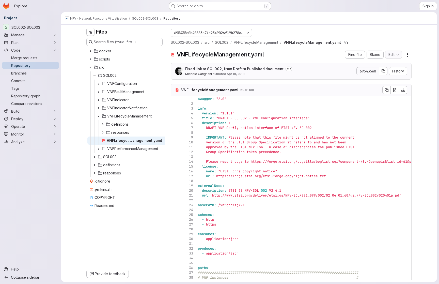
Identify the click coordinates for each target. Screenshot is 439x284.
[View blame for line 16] (175, 171)
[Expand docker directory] (90, 51)
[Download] (403, 90)
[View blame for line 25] (175, 214)
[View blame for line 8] (175, 132)
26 (191, 219)
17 (191, 176)
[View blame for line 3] (175, 108)
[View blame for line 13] (175, 156)
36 (191, 268)
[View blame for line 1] (175, 98)
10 (191, 142)
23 (191, 205)
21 (191, 195)
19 (191, 186)
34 (191, 258)
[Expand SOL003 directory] (94, 157)
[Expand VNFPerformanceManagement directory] (99, 149)
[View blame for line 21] (175, 195)
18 (191, 181)
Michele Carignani (198, 74)
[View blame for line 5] (175, 118)
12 (191, 152)
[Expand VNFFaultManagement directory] (99, 92)
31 (191, 244)
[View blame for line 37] (175, 272)
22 (191, 200)
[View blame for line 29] (175, 234)
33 (191, 253)
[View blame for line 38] (175, 277)
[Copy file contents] (386, 90)
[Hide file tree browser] (90, 32)
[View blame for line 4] (175, 113)
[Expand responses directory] (103, 132)
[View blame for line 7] (175, 127)
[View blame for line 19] (175, 185)
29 (191, 234)
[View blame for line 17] (175, 176)
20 (191, 190)
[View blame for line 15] (175, 166)
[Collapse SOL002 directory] (94, 75)
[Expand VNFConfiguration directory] (99, 84)
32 (191, 248)
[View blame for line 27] (175, 224)
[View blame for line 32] (175, 248)
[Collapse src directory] (90, 67)
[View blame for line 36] (175, 267)
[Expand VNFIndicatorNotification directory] (99, 108)
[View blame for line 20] (175, 190)
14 (191, 161)
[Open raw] (395, 90)
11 (191, 147)
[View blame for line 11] (175, 147)
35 (191, 263)
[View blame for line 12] (175, 152)
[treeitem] (125, 51)
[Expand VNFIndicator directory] (99, 100)
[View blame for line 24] (175, 209)
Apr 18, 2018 (236, 74)
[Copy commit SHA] (383, 71)
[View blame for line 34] (175, 258)
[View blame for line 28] (175, 229)
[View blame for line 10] (175, 142)
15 (191, 166)
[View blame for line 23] (175, 205)
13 (191, 157)
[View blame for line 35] (175, 263)
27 (191, 224)
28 (191, 229)
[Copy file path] (346, 42)
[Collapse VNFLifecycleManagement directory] (99, 116)
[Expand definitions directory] (103, 124)
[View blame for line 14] (175, 161)
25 (191, 215)
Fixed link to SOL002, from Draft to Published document (234, 69)
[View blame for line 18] (175, 180)
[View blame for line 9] (175, 137)
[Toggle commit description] (289, 69)
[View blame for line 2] (175, 103)
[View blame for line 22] (175, 200)
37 (191, 273)
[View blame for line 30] (175, 238)
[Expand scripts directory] (90, 59)
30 (191, 239)
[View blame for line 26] (175, 219)
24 (191, 210)
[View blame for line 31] (175, 243)
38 (191, 277)
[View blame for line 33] (175, 253)
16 (191, 171)
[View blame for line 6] (175, 123)
